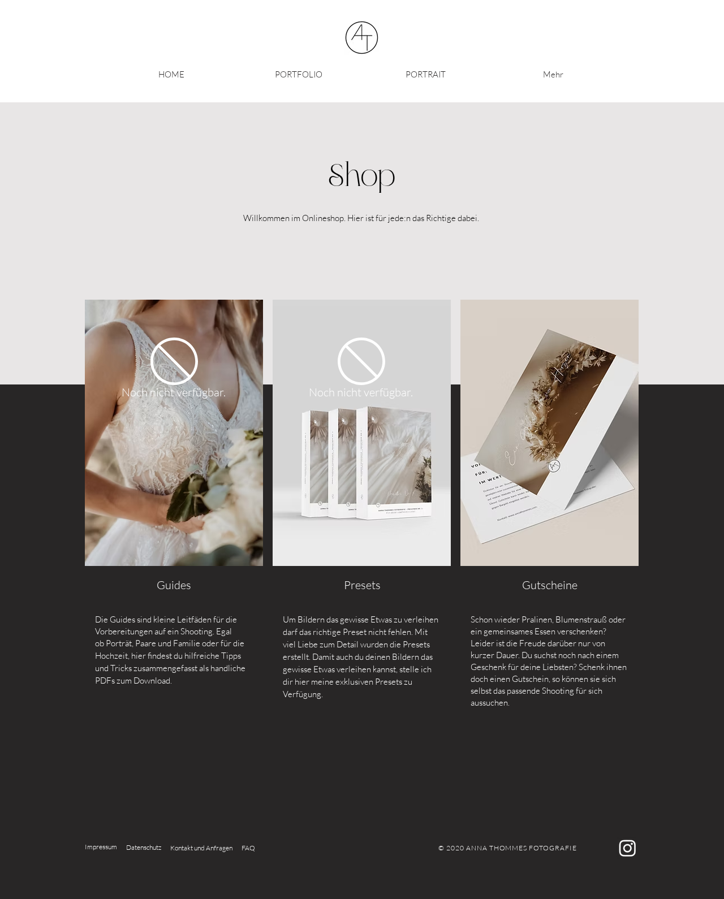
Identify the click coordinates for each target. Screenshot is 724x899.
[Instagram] (628, 848)
